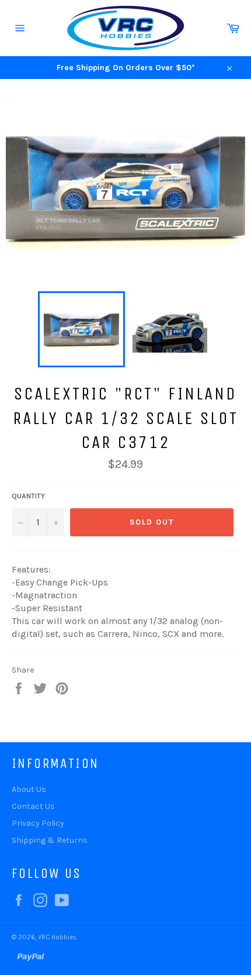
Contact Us (33, 806)
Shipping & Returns (50, 840)
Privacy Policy (38, 823)
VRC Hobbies (57, 937)
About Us (29, 789)
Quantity (28, 496)
